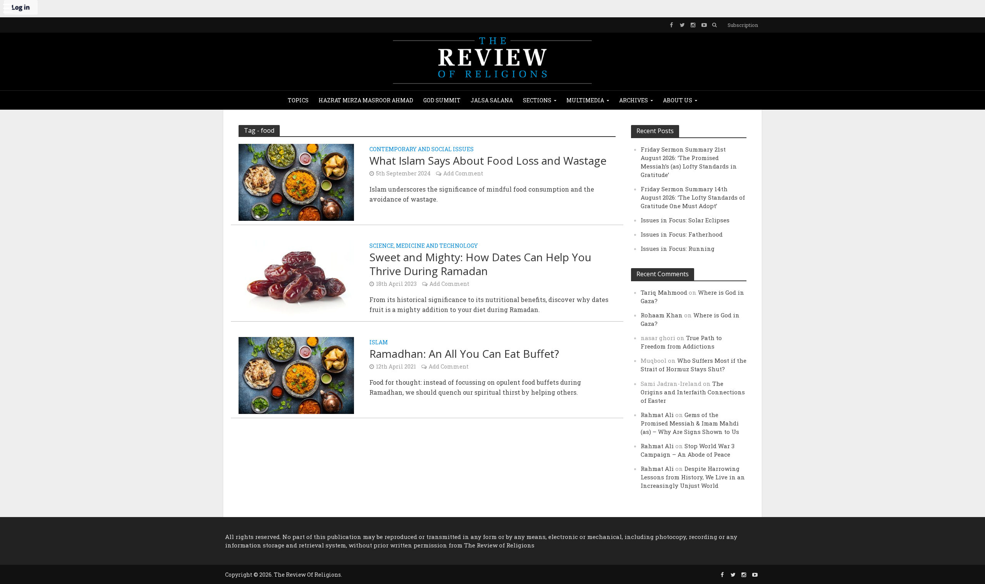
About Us (677, 100)
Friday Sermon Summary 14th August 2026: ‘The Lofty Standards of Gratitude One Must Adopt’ (693, 197)
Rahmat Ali (657, 415)
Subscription (743, 25)
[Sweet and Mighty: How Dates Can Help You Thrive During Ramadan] (296, 278)
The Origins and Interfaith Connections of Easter (693, 392)
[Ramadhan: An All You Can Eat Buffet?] (296, 374)
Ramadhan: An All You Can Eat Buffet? (464, 353)
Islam (378, 343)
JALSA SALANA (492, 100)
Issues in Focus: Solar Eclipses (685, 220)
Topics (298, 100)
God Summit (442, 100)
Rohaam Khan (662, 315)
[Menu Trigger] (7, 7)
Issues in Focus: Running (678, 248)
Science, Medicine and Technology (423, 246)
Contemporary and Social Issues (421, 150)
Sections (537, 100)
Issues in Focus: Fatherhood (682, 234)
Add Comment (463, 173)
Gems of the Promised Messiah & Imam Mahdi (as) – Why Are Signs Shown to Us (690, 423)
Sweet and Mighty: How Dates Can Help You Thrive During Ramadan (480, 264)
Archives (633, 100)
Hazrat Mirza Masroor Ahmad (366, 100)
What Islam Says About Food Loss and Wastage (487, 160)
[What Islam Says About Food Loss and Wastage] (296, 181)
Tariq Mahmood (664, 292)
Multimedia (585, 100)
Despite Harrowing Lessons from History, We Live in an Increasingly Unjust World (693, 477)
